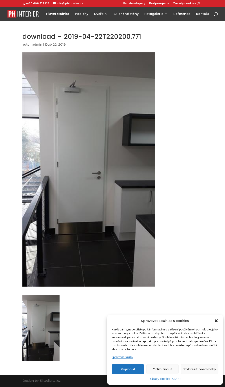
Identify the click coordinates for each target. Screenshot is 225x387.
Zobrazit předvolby (199, 369)
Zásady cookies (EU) (188, 3)
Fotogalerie (153, 14)
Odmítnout (162, 369)
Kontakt (202, 14)
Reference (181, 14)
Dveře (98, 14)
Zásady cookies (159, 378)
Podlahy (81, 14)
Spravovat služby (122, 357)
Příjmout (127, 369)
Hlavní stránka (57, 14)
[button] (216, 321)
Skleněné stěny (126, 14)
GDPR (176, 378)
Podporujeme (159, 3)
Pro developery (134, 3)
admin (37, 44)
